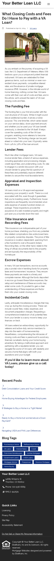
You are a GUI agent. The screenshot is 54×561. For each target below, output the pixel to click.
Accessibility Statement (12, 525)
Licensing (6, 510)
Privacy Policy (8, 515)
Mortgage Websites (21, 551)
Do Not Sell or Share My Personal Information (22, 534)
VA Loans (33, 28)
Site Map (6, 520)
